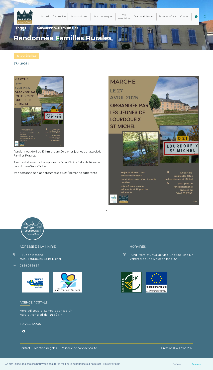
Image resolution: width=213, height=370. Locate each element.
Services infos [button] (166, 16)
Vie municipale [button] (78, 16)
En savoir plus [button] (111, 363)
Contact (185, 16)
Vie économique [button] (102, 16)
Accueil (44, 16)
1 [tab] (106, 210)
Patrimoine (59, 16)
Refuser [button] (177, 364)
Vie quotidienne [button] (143, 16)
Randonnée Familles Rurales (57, 28)
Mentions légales (45, 348)
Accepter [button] (197, 364)
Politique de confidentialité (79, 348)
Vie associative (124, 16)
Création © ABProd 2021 (177, 348)
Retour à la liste (26, 55)
